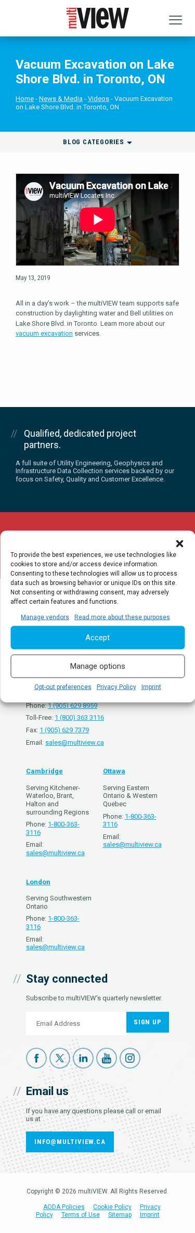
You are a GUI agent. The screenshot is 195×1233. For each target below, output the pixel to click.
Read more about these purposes (122, 616)
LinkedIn (83, 1058)
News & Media (61, 99)
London (38, 882)
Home (25, 99)
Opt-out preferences (63, 686)
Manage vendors (45, 616)
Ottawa (114, 771)
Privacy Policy (116, 686)
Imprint (151, 686)
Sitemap (120, 1214)
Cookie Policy (112, 1207)
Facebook (36, 1058)
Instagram (130, 1058)
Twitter (59, 1058)
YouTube (106, 1058)
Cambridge (44, 771)
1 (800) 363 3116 (79, 717)
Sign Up (148, 1022)
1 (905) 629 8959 (72, 705)
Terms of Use (80, 1214)
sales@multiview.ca (74, 742)
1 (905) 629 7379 (64, 730)
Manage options (97, 666)
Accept (97, 637)
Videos (98, 99)
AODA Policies (64, 1207)
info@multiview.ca (70, 1142)
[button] (179, 543)
